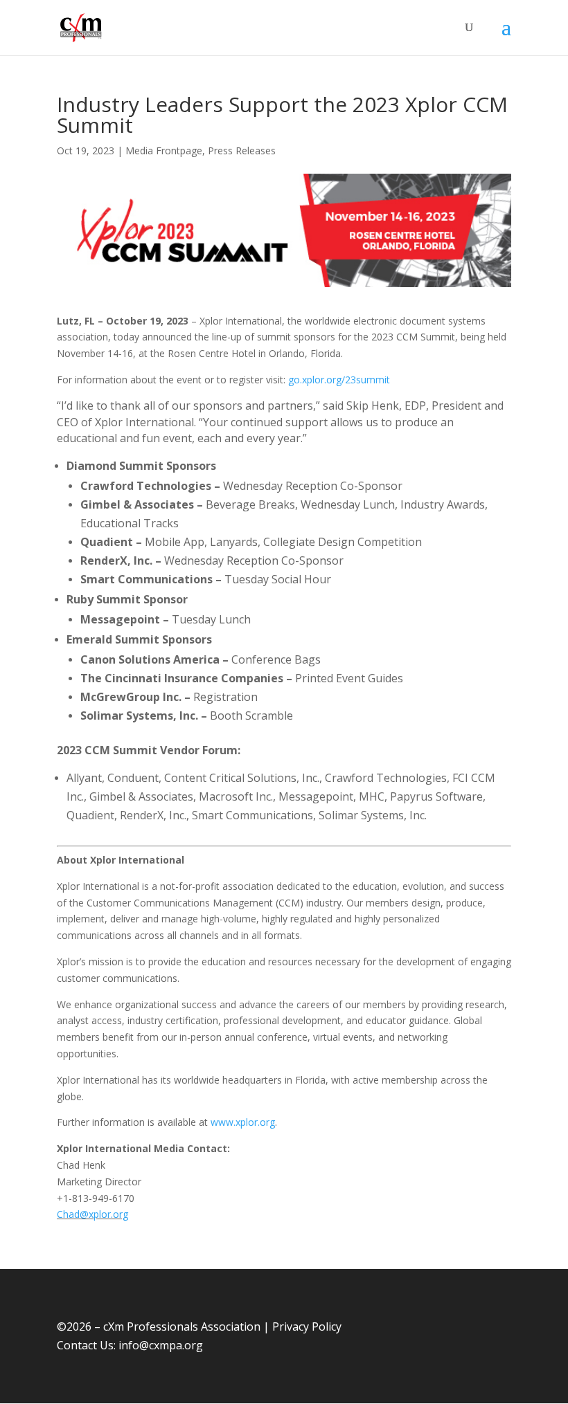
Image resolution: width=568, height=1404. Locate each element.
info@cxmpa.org (160, 1345)
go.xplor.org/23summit (339, 379)
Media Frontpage (163, 150)
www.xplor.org (243, 1122)
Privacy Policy (306, 1326)
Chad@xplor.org (92, 1214)
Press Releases (242, 150)
